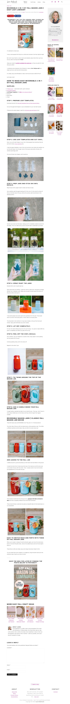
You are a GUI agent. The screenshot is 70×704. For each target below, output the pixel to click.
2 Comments (41, 12)
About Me (14, 691)
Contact (56, 691)
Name (8, 665)
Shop (44, 2)
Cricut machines (18, 143)
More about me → (55, 39)
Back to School (25, 2)
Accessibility (14, 696)
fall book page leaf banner (31, 110)
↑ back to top (35, 684)
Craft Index (33, 2)
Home (8, 5)
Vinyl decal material (11, 90)
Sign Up (36, 696)
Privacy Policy (14, 695)
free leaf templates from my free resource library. (29, 103)
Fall (10, 5)
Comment (9, 647)
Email (8, 669)
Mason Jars (10, 88)
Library (39, 2)
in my (22, 92)
